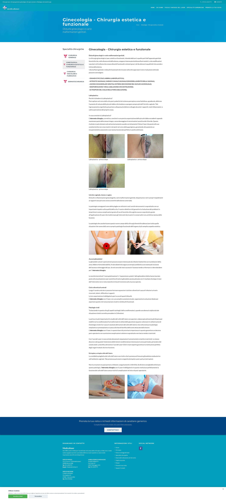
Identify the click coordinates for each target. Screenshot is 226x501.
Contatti (219, 2)
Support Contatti (120, 468)
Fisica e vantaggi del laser (123, 452)
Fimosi (117, 463)
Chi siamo (118, 450)
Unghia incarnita (120, 460)
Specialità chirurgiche (122, 455)
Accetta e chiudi (17, 496)
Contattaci (113, 430)
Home (137, 25)
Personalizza (38, 496)
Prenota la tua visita (121, 465)
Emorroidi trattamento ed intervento (126, 458)
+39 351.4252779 (207, 2)
